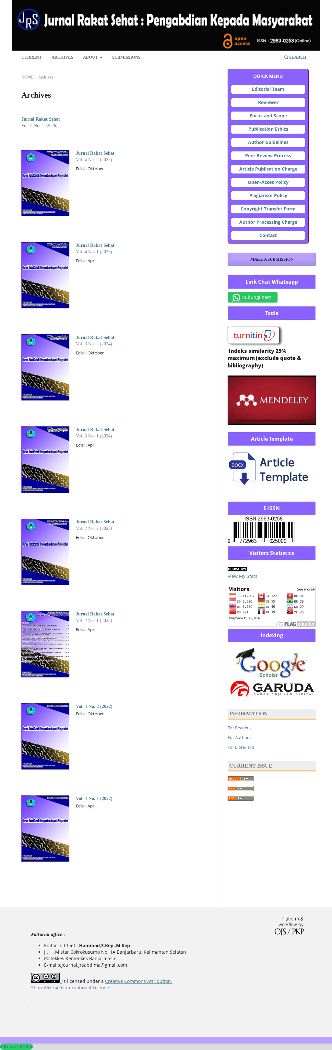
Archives (62, 57)
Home (27, 77)
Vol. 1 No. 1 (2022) (94, 798)
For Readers (239, 728)
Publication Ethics (268, 129)
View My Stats (242, 576)
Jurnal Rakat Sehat (40, 119)
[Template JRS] (272, 489)
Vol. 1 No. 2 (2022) (94, 706)
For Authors (239, 737)
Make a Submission (271, 259)
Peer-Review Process (268, 155)
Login (305, 8)
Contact (268, 235)
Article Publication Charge (268, 169)
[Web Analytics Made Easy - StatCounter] (237, 570)
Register (284, 8)
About (91, 57)
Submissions (126, 57)
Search (297, 57)
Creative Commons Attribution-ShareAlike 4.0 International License (101, 984)
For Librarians (241, 747)
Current (31, 57)
